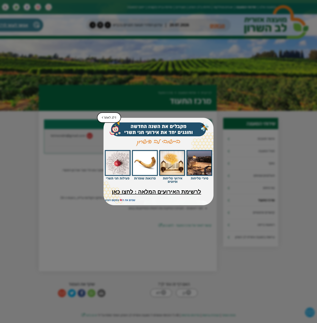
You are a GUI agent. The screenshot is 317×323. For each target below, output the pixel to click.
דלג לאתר (107, 116)
